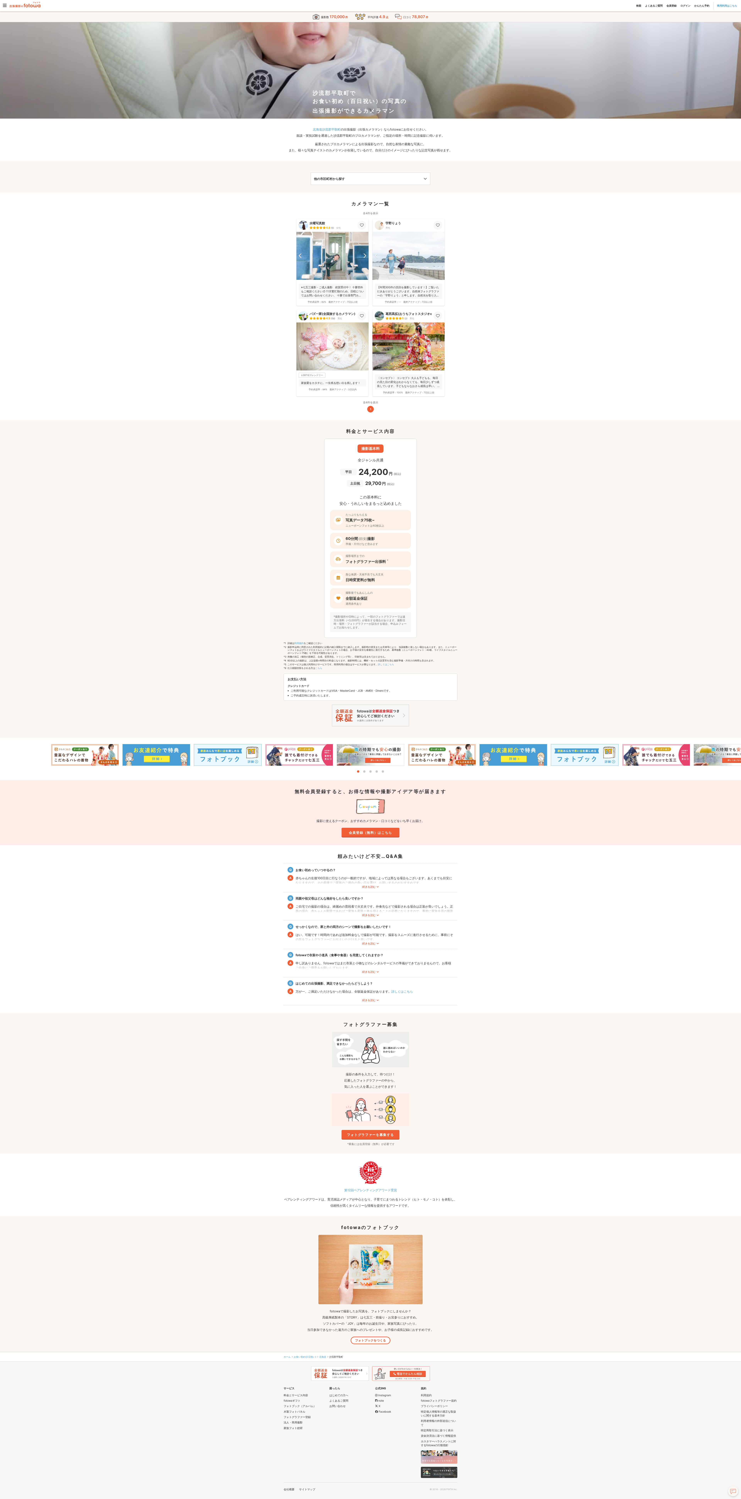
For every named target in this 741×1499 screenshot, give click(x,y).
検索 (638, 5)
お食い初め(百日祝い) (305, 1356)
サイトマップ (307, 1489)
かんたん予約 (701, 5)
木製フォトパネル (294, 1411)
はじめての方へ (338, 1395)
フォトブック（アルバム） (300, 1406)
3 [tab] (370, 771)
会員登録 (672, 5)
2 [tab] (364, 771)
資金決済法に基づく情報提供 (438, 1435)
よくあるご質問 (654, 5)
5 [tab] (383, 771)
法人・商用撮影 (293, 1422)
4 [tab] (377, 771)
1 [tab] (358, 771)
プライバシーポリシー (434, 1406)
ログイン (685, 5)
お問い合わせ (337, 1406)
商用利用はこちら (727, 5)
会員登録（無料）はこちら (370, 833)
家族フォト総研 (293, 1428)
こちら (318, 668)
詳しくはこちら (386, 664)
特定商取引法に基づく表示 (437, 1430)
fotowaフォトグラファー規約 (439, 1400)
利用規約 (299, 643)
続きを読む (369, 886)
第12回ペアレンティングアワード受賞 (370, 1190)
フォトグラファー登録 (297, 1417)
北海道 (322, 1356)
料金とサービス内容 (296, 1395)
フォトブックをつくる (370, 1340)
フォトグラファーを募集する (370, 1135)
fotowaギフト (292, 1400)
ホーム (287, 1356)
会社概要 (289, 1489)
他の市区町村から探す (329, 179)
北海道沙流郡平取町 (327, 129)
